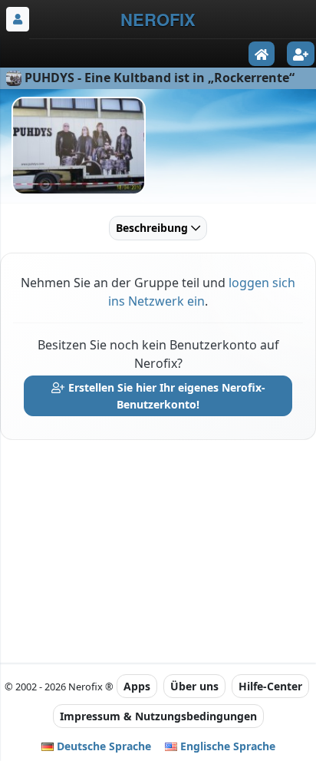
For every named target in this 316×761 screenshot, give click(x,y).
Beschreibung (153, 227)
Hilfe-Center (270, 686)
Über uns (194, 686)
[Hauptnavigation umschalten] (17, 19)
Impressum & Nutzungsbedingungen (158, 716)
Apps (136, 686)
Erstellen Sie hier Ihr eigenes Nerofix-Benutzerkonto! (165, 396)
